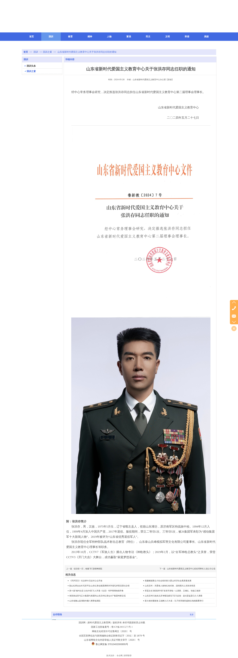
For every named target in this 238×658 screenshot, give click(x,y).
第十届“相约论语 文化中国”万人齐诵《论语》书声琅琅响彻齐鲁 (96, 591)
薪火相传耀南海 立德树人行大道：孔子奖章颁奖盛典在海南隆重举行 (174, 601)
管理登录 (128, 655)
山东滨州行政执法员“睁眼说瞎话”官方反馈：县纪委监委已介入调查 (173, 596)
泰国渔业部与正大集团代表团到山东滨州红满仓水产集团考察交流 (97, 596)
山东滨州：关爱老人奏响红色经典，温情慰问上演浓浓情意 (170, 586)
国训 (36, 52)
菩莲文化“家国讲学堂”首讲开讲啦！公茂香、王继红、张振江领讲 (172, 591)
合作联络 (57, 614)
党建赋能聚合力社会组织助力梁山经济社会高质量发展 (168, 581)
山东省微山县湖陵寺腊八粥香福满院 (84, 601)
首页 (25, 52)
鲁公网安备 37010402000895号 (112, 644)
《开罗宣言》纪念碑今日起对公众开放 (85, 581)
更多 (192, 615)
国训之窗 (47, 52)
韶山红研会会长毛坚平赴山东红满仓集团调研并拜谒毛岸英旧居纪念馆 (99, 586)
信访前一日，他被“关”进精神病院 (88, 569)
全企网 (119, 655)
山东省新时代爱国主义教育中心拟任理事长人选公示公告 (191, 569)
